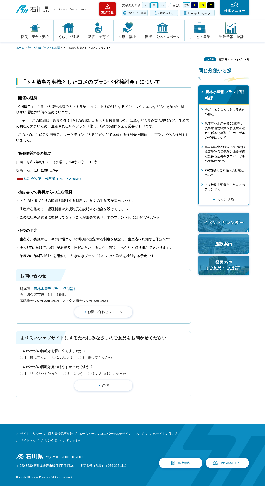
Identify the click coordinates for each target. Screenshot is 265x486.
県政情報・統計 (231, 37)
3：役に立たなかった (99, 357)
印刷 (212, 59)
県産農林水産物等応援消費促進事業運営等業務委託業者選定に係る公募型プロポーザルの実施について (225, 154)
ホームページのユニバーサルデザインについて (111, 433)
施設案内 (223, 243)
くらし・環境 (68, 37)
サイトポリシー (31, 433)
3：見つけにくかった (109, 374)
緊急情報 (107, 12)
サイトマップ (29, 440)
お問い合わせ (72, 440)
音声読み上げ (165, 13)
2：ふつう (65, 357)
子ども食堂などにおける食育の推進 (225, 112)
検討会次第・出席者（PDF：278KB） (53, 179)
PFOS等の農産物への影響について (224, 173)
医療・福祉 (127, 37)
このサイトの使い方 (164, 433)
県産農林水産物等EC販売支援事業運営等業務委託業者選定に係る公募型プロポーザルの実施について (225, 130)
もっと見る (225, 199)
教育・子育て (98, 37)
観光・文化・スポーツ (162, 37)
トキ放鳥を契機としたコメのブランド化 (225, 187)
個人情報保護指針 (60, 433)
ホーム (20, 47)
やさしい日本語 (136, 13)
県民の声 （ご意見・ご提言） (223, 265)
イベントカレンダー (224, 222)
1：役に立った (35, 357)
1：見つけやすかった (41, 374)
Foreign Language (199, 13)
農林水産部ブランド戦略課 (43, 47)
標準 (186, 5)
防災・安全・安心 (35, 37)
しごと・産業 (199, 37)
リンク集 (51, 440)
